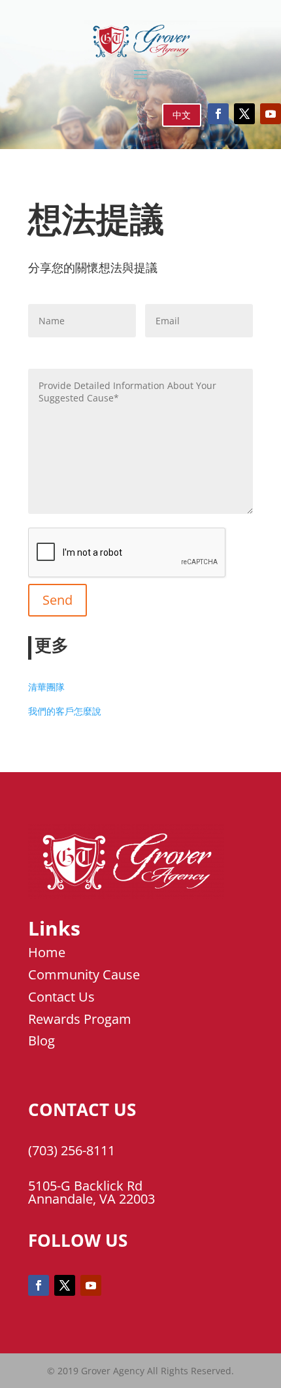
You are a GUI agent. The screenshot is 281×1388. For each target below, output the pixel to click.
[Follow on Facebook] (218, 113)
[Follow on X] (244, 113)
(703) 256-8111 (71, 1150)
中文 (182, 115)
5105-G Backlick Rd (85, 1185)
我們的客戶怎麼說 (64, 711)
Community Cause (84, 974)
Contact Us (61, 997)
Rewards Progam (79, 1019)
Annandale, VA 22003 (91, 1199)
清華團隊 (46, 687)
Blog (41, 1040)
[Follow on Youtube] (270, 113)
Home (46, 952)
